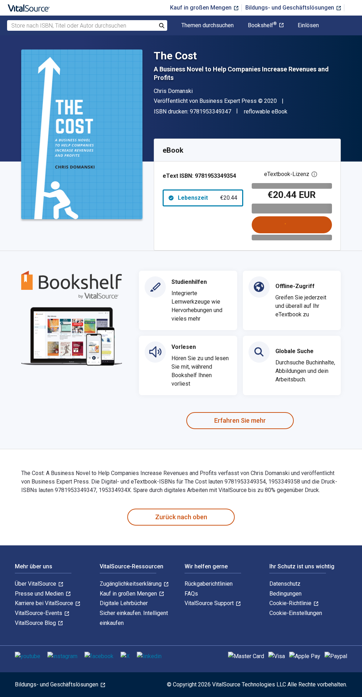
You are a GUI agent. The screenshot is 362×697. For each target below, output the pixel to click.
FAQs (191, 593)
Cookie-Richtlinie (291, 603)
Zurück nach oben (181, 517)
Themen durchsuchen (207, 25)
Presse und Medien (40, 593)
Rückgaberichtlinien (209, 583)
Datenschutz (284, 583)
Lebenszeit (207, 197)
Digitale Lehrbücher (124, 603)
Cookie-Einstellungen (295, 613)
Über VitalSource (36, 583)
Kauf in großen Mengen (201, 7)
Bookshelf (262, 25)
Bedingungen (285, 593)
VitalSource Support (210, 603)
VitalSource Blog (36, 623)
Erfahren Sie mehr (240, 420)
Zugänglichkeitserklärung (131, 583)
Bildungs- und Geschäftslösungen (290, 7)
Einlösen (308, 25)
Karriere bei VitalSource (45, 603)
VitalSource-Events (39, 613)
